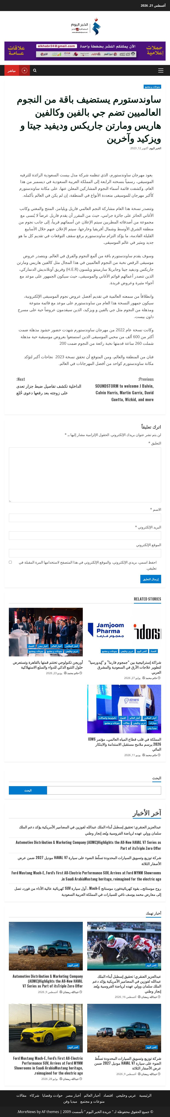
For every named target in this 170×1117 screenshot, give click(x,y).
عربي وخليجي (127, 651)
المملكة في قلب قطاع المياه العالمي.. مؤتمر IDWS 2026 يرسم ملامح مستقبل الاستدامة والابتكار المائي (124, 744)
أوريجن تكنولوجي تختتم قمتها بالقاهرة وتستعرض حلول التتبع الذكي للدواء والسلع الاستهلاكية (48, 665)
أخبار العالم (56, 646)
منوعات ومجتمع (36, 651)
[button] (161, 70)
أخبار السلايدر (72, 646)
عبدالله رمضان (149, 997)
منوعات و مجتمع (152, 86)
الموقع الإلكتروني (148, 544)
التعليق (154, 443)
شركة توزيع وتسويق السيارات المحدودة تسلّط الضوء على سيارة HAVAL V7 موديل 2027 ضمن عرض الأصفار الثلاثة (127, 1063)
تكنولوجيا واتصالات (107, 717)
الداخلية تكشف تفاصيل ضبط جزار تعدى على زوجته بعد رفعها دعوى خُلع (48, 385)
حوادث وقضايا (52, 1095)
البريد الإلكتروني (148, 527)
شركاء (34, 1095)
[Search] (35, 70)
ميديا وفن (152, 728)
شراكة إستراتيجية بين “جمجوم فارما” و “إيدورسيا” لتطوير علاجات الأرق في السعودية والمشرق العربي (124, 667)
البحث (156, 777)
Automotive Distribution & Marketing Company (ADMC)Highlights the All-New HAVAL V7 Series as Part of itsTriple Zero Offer (48, 981)
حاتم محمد (151, 678)
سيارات (153, 722)
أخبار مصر (43, 646)
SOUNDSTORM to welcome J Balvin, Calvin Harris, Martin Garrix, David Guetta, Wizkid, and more (124, 389)
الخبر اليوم (155, 148)
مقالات (126, 722)
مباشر (12, 70)
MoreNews (27, 1111)
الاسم (155, 509)
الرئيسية (145, 1095)
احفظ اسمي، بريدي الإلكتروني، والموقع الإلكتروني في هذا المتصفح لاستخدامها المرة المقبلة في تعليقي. (87, 565)
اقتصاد (153, 651)
